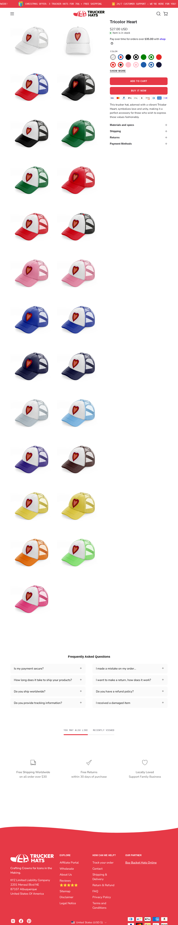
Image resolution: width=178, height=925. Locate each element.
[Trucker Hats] (89, 14)
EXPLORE (65, 855)
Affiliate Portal (69, 863)
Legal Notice (68, 903)
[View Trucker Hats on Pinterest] (29, 921)
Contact (97, 868)
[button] (158, 13)
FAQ (95, 891)
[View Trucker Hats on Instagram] (13, 921)
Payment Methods (121, 143)
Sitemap (65, 891)
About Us (66, 875)
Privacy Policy (101, 897)
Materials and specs (122, 124)
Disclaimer (66, 897)
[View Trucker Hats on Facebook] (21, 921)
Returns (115, 137)
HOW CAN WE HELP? (104, 855)
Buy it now (138, 91)
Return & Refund (103, 885)
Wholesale (67, 868)
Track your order (103, 863)
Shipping (115, 131)
